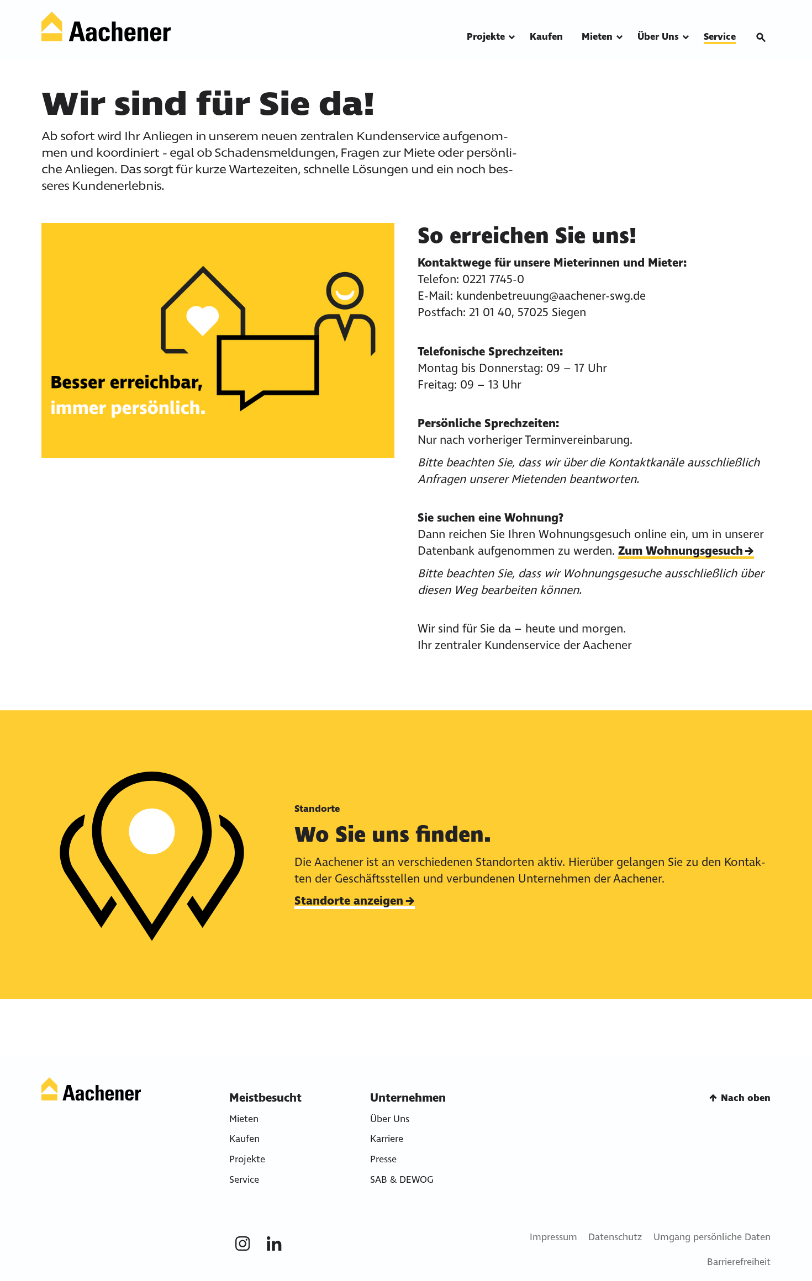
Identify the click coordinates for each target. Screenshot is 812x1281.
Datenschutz (615, 1237)
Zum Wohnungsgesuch (680, 551)
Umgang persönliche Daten (712, 1237)
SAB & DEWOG (402, 1180)
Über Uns (389, 1119)
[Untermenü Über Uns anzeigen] (686, 37)
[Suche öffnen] (761, 37)
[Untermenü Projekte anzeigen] (512, 37)
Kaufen (244, 1139)
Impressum (553, 1237)
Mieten (244, 1119)
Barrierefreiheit (739, 1262)
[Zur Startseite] (106, 27)
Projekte (247, 1159)
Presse (383, 1159)
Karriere (386, 1139)
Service (244, 1180)
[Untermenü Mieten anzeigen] (619, 37)
